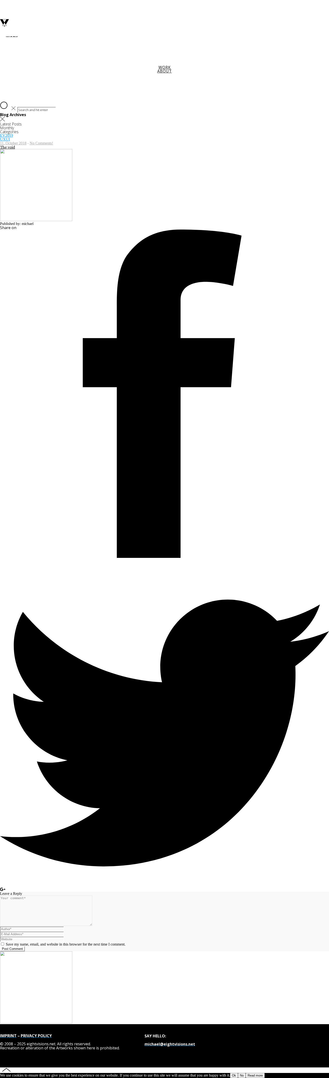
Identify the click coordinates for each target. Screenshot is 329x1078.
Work (164, 67)
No (242, 1075)
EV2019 (6, 135)
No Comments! (41, 143)
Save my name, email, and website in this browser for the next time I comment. (65, 944)
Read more (255, 1075)
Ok (234, 1075)
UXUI (5, 139)
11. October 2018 (13, 143)
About (164, 71)
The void (7, 147)
